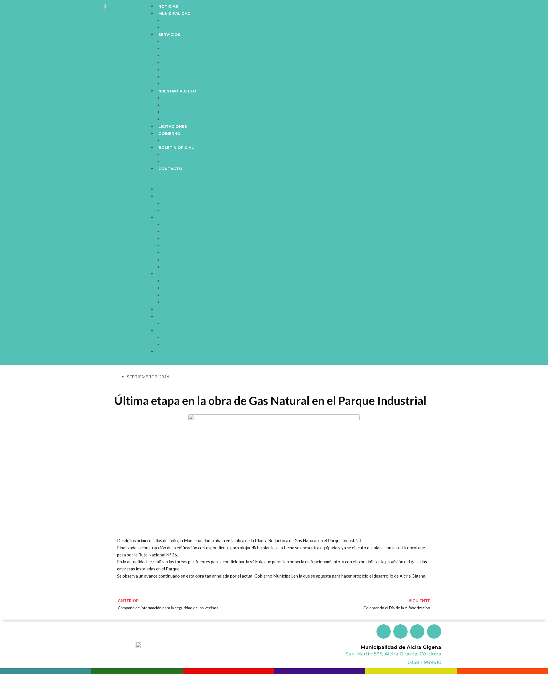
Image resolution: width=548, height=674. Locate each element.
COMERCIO (175, 41)
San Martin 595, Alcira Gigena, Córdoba (393, 654)
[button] (308, 182)
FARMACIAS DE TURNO (188, 62)
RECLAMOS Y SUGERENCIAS (193, 83)
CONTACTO (170, 168)
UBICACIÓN (175, 98)
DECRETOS (174, 161)
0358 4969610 (424, 662)
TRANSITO (173, 48)
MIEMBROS (175, 140)
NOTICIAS (168, 6)
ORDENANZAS (178, 154)
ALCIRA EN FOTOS (182, 119)
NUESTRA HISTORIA (184, 105)
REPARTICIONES (180, 27)
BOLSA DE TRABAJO (185, 77)
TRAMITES (173, 20)
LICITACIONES (172, 126)
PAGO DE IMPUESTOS (186, 55)
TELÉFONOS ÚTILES (184, 69)
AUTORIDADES (179, 112)
